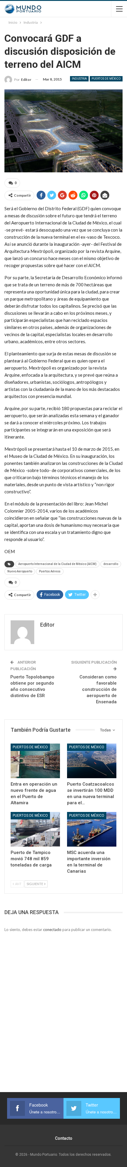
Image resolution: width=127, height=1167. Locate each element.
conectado (52, 929)
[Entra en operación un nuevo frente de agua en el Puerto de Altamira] (35, 761)
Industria (79, 78)
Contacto (63, 1138)
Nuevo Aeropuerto (19, 571)
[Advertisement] (63, 1005)
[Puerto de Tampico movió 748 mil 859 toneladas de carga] (35, 829)
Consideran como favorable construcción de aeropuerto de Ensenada (98, 689)
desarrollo (110, 564)
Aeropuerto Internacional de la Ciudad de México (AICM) (57, 564)
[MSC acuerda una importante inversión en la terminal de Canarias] (91, 829)
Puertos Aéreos (50, 571)
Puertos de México (106, 78)
